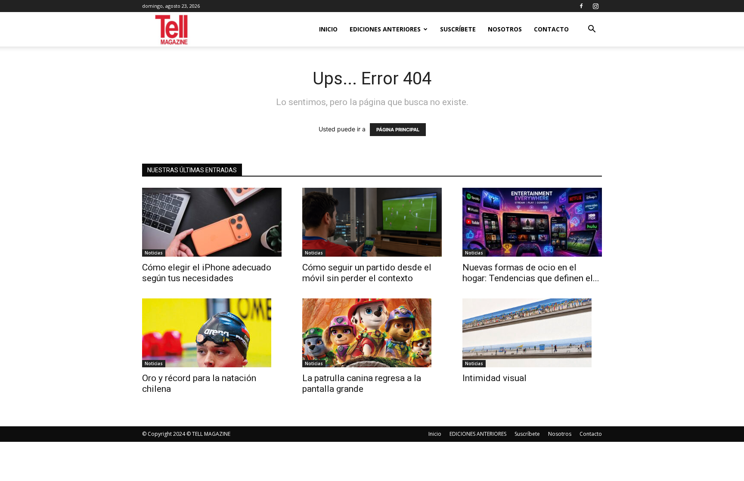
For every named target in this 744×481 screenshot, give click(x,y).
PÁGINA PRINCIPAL (397, 130)
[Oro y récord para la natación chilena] (212, 332)
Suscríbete (458, 29)
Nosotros (505, 29)
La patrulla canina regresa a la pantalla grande (361, 383)
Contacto (551, 29)
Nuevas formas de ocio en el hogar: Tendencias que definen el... (530, 272)
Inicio (328, 29)
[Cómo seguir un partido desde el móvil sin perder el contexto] (372, 222)
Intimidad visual (496, 378)
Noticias (154, 253)
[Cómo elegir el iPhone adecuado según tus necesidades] (212, 222)
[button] (591, 30)
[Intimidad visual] (532, 332)
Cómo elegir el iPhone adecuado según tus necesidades (206, 272)
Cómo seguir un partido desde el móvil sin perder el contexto (366, 272)
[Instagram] (595, 6)
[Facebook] (581, 6)
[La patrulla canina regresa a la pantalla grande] (372, 332)
